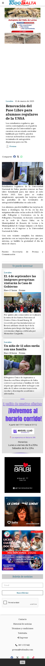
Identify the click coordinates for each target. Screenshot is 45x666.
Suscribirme (22, 593)
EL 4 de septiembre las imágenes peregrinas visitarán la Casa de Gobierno (20, 281)
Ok (22, 662)
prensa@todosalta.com (22, 649)
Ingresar (23, 637)
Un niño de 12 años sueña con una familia (22, 347)
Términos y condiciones (22, 628)
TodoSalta (22, 633)
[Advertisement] (22, 69)
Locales (9, 101)
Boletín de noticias (22, 576)
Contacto (22, 619)
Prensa (12, 146)
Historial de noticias (22, 624)
